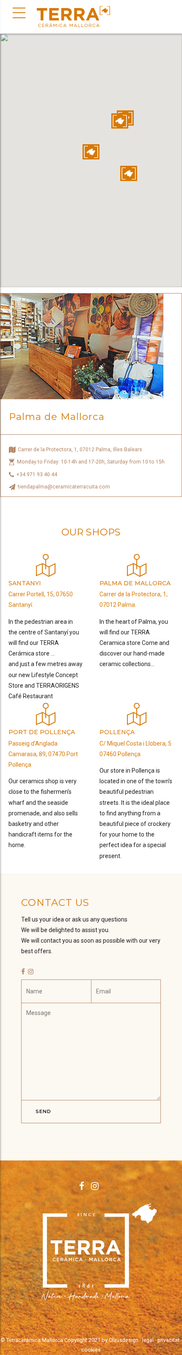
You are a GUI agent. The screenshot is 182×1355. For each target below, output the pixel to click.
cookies (91, 1350)
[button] (91, 152)
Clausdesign (123, 1340)
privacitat (168, 1340)
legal (148, 1340)
